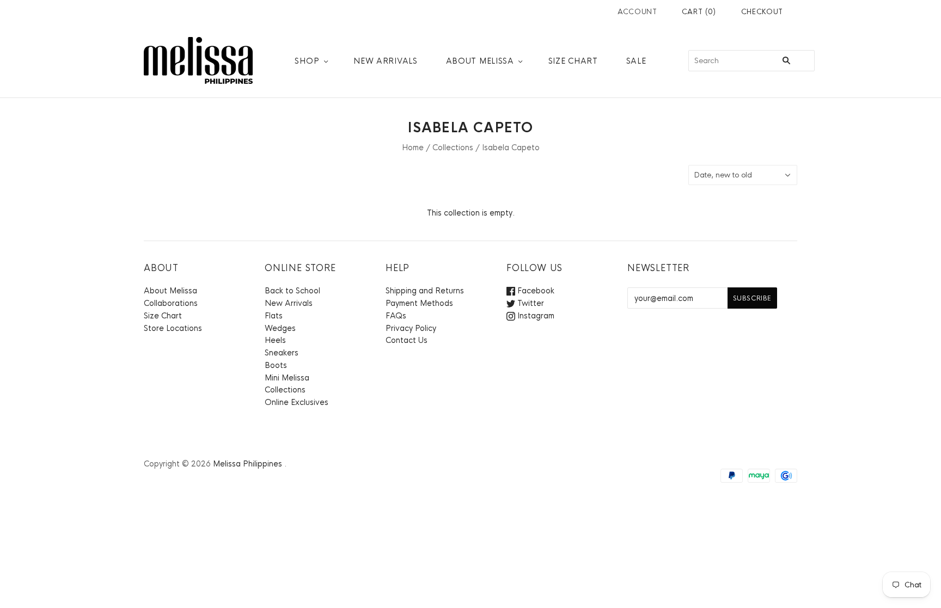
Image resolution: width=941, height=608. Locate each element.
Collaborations (171, 303)
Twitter (529, 303)
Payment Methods (419, 303)
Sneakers (281, 353)
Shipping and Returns (425, 291)
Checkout (762, 11)
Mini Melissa (287, 378)
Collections (452, 147)
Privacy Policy (411, 328)
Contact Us (406, 340)
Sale (636, 61)
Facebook (534, 291)
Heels (275, 340)
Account (637, 11)
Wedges (280, 328)
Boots (276, 365)
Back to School (292, 291)
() (699, 11)
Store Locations (173, 328)
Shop (307, 61)
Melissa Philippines (247, 464)
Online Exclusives (296, 402)
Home (413, 147)
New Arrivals (385, 61)
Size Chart (573, 61)
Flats (274, 316)
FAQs (396, 316)
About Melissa (480, 61)
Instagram (534, 316)
